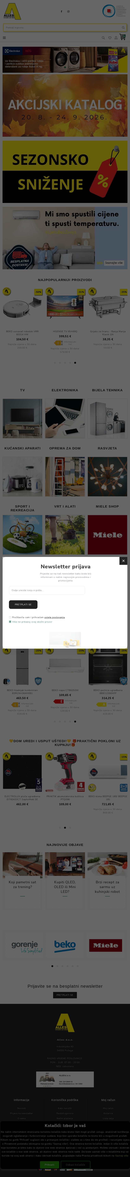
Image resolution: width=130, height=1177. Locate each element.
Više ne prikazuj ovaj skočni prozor (32, 621)
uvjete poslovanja (54, 617)
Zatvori (123, 561)
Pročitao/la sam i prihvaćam (38, 617)
